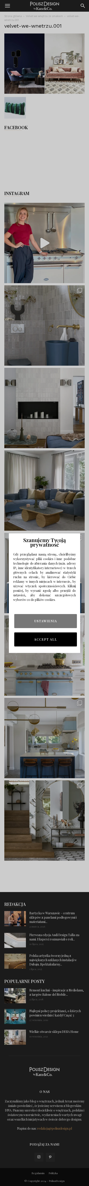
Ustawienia (45, 621)
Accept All (45, 639)
